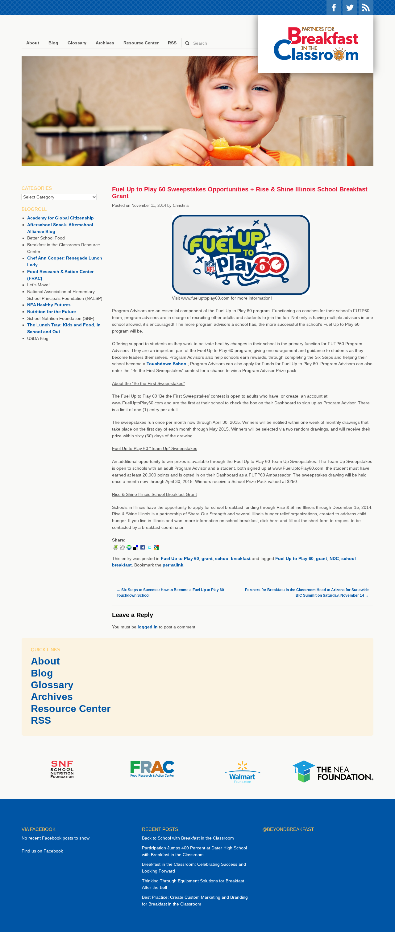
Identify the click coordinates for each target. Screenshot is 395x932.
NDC (334, 558)
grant (207, 558)
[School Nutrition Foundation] (62, 768)
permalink (173, 564)
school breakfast (233, 558)
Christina (181, 205)
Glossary (77, 42)
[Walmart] (242, 771)
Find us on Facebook (42, 850)
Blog (53, 42)
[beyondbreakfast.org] (315, 44)
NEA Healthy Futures (49, 304)
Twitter (350, 7)
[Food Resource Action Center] (152, 768)
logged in (148, 626)
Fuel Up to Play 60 (180, 558)
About (32, 42)
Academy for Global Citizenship (60, 217)
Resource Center (141, 42)
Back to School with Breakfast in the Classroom (188, 838)
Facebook (333, 7)
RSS (366, 7)
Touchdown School (167, 363)
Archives (105, 42)
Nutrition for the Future (51, 311)
